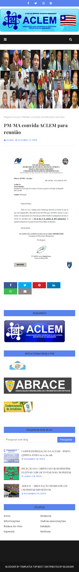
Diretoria (45, 516)
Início (7, 516)
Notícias (45, 531)
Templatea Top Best (31, 566)
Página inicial (12, 117)
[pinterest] (51, 3)
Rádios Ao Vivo (13, 526)
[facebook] (28, 3)
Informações (12, 521)
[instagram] (43, 3)
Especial (9, 531)
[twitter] (35, 3)
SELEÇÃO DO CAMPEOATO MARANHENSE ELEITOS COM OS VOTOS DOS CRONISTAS (46, 470)
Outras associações (53, 521)
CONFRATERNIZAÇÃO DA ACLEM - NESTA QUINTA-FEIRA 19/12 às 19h (45, 453)
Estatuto (45, 526)
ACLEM (9, 140)
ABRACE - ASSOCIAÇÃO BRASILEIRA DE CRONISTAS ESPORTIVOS (44, 487)
